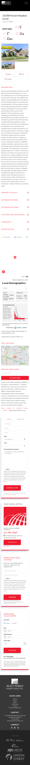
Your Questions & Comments (11, 449)
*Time (5, 443)
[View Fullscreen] (3, 354)
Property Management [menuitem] (15, 707)
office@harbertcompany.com (15, 721)
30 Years (7, 623)
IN (13, 408)
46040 (5, 410)
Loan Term (6, 619)
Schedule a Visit (20, 419)
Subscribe (12, 597)
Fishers (26, 408)
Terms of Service (11, 494)
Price (5, 628)
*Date (5, 436)
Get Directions (15, 378)
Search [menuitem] (15, 699)
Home (3, 408)
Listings (9, 408)
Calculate (12, 650)
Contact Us (9, 419)
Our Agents (6, 546)
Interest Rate (7, 640)
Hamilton (19, 408)
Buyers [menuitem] (15, 700)
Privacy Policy (15, 735)
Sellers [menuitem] (15, 702)
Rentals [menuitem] (15, 706)
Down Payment (8, 634)
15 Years (14, 623)
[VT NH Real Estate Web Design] (15, 758)
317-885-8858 (10, 532)
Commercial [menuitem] (15, 704)
